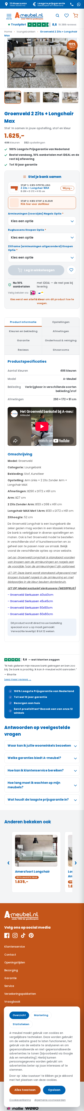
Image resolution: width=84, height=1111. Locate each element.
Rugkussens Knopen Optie (27, 230)
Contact (10, 955)
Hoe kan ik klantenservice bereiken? (36, 770)
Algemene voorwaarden (50, 1100)
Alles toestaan (25, 1090)
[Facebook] (6, 935)
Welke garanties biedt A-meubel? (34, 758)
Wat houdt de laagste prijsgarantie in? (38, 799)
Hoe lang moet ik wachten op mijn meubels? (34, 785)
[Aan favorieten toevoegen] (71, 270)
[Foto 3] (51, 97)
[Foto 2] (31, 97)
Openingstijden (14, 962)
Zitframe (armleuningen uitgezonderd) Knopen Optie (40, 248)
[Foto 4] (70, 97)
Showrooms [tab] (61, 350)
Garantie (10, 978)
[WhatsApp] (79, 4)
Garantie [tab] (23, 340)
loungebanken (26, 31)
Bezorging (11, 970)
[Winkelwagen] (75, 15)
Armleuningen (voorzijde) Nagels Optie (35, 213)
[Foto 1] (12, 97)
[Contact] (72, 4)
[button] (42, 63)
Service (9, 986)
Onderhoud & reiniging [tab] (61, 340)
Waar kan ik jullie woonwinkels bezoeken (39, 745)
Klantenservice (14, 947)
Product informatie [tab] (23, 322)
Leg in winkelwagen (39, 270)
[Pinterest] (31, 935)
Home (8, 31)
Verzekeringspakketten (20, 994)
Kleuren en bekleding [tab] (23, 331)
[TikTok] (23, 935)
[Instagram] (15, 935)
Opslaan (54, 1090)
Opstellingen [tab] (61, 322)
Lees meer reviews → (17, 679)
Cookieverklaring (20, 1100)
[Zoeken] (57, 15)
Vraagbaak (12, 1002)
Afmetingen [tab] (61, 331)
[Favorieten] (66, 15)
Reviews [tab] (23, 350)
